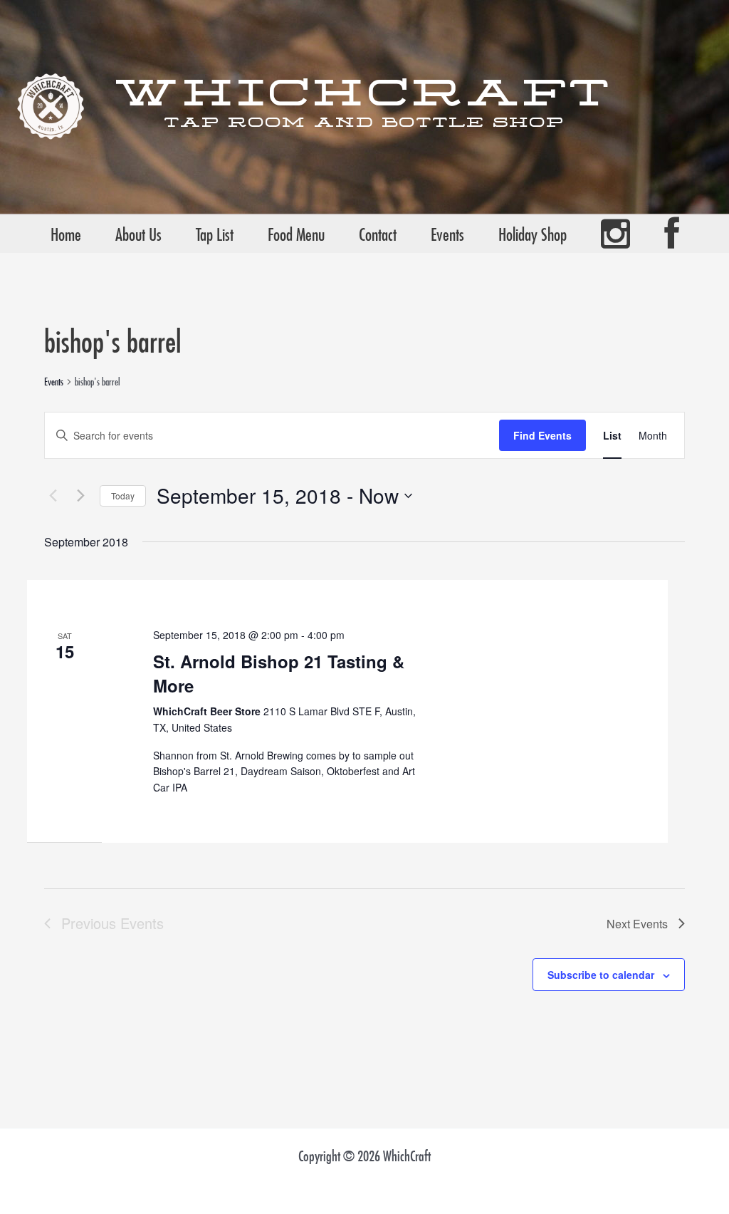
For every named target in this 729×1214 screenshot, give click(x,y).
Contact (378, 234)
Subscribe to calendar (600, 974)
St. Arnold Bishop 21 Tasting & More (278, 673)
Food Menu (296, 234)
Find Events (542, 435)
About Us (138, 234)
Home (66, 234)
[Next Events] (80, 495)
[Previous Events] (52, 495)
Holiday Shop (532, 234)
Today (123, 495)
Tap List (215, 234)
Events (447, 234)
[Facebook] (671, 234)
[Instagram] (615, 234)
